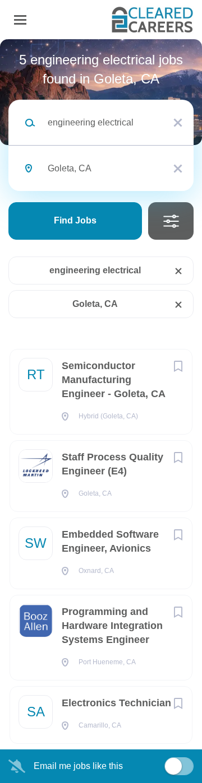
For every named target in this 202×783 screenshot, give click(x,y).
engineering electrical (95, 270)
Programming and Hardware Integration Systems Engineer (112, 625)
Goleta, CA (95, 304)
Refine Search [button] (171, 221)
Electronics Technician (116, 703)
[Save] (177, 366)
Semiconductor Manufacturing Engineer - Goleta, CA (114, 379)
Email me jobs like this (78, 766)
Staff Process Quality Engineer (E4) (112, 464)
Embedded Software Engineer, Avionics (110, 541)
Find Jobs (75, 220)
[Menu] (20, 20)
